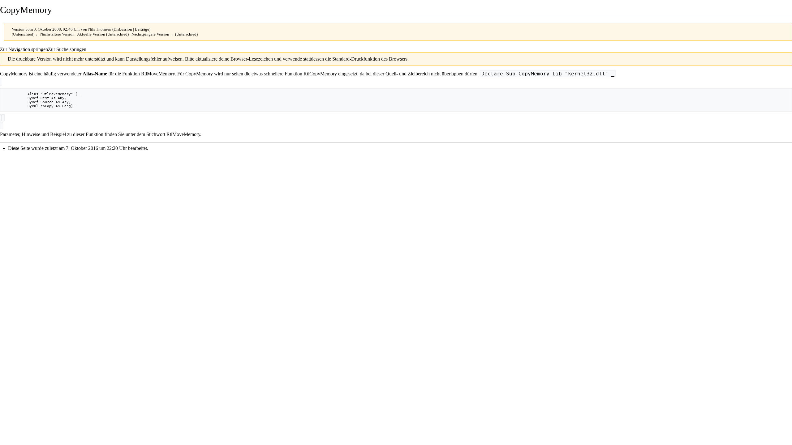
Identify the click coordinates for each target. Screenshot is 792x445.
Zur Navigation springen (24, 49)
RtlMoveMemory (158, 73)
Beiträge (142, 29)
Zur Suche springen (67, 49)
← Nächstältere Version (55, 34)
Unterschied (23, 34)
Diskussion (123, 29)
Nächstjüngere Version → (152, 34)
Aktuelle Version (91, 34)
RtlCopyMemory (320, 73)
